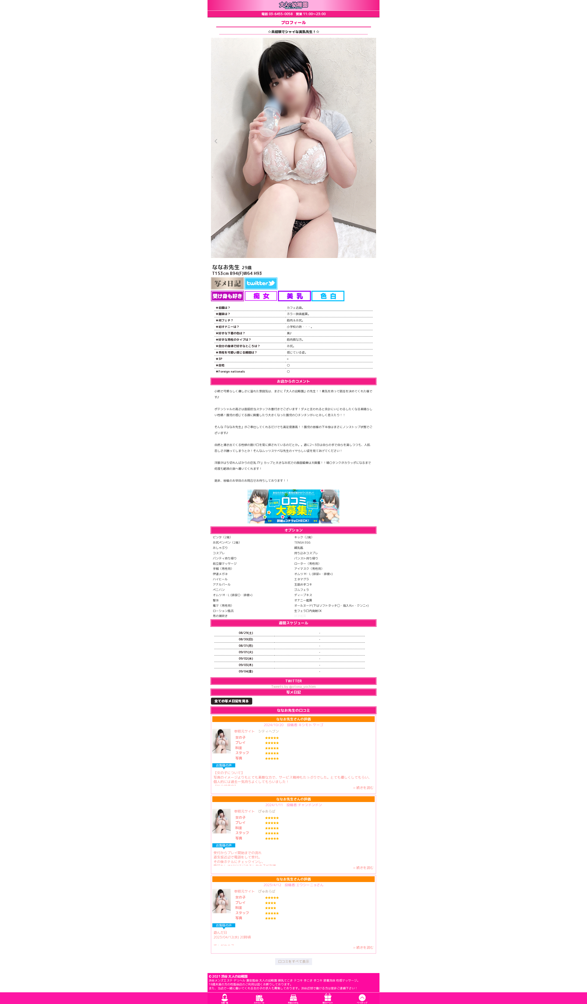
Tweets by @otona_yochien (293, 686)
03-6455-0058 (281, 14)
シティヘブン (268, 731)
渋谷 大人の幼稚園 (234, 976)
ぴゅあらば (266, 811)
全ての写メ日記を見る (231, 701)
